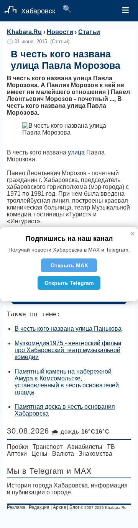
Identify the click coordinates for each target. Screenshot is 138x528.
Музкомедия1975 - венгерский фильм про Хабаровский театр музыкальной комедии (68, 350)
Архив (59, 507)
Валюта (63, 453)
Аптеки (17, 453)
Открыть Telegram (69, 283)
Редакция (39, 507)
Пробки (17, 447)
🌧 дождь (81, 431)
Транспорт (47, 447)
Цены (39, 453)
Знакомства (95, 453)
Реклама (16, 507)
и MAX (79, 471)
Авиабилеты (84, 447)
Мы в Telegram (35, 471)
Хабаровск (38, 11)
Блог (74, 507)
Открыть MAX (69, 265)
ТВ (111, 447)
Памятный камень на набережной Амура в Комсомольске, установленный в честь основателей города (67, 381)
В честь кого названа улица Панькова (68, 328)
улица (76, 152)
